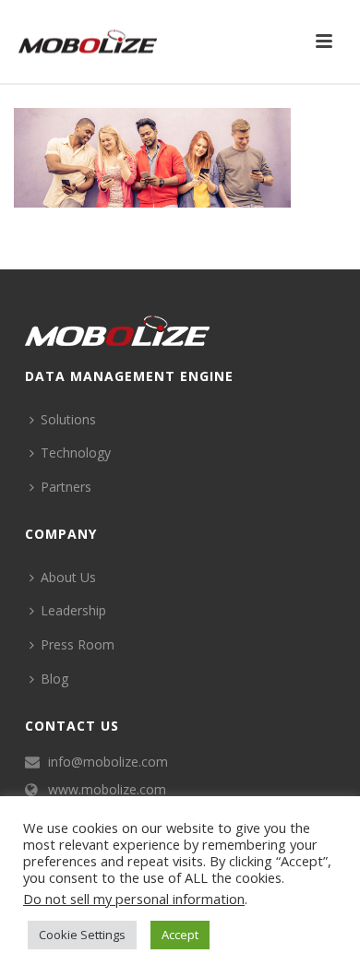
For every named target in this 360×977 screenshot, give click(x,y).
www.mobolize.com (107, 789)
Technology (76, 452)
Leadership (73, 610)
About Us (68, 577)
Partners (66, 486)
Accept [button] (180, 934)
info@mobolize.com (108, 762)
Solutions (68, 419)
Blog (54, 678)
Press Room (77, 644)
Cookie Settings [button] (82, 934)
